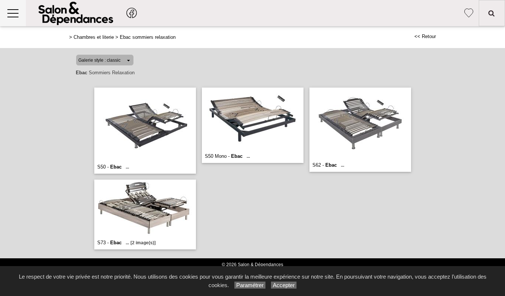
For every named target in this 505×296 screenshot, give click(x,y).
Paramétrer (250, 285)
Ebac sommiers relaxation (148, 37)
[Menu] (13, 13)
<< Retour (425, 36)
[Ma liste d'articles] (469, 13)
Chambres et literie (94, 37)
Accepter (283, 285)
